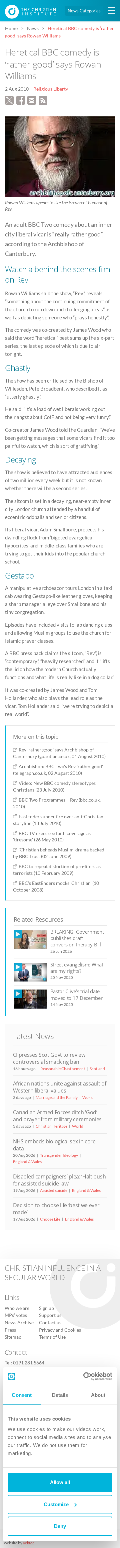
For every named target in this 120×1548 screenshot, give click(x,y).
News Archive (19, 1322)
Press (10, 1330)
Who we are (17, 1308)
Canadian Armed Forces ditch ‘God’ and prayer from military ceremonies (57, 1116)
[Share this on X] (9, 100)
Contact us (50, 1322)
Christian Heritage (51, 1126)
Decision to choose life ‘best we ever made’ (56, 1209)
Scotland (97, 1068)
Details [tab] (60, 1395)
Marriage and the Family (57, 1097)
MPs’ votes (16, 1315)
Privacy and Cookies (60, 1330)
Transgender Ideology (59, 1155)
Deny (60, 1526)
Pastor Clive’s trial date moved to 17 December (76, 994)
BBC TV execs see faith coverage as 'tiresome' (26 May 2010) (52, 836)
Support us (50, 1315)
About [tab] (98, 1395)
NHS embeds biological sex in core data (54, 1145)
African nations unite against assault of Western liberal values (59, 1087)
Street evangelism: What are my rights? (76, 967)
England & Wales (27, 1161)
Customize (56, 1504)
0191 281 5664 (28, 1362)
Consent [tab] (22, 1395)
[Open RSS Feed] (43, 100)
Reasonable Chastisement (62, 1068)
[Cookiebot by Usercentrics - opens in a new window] (84, 1376)
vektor (28, 1542)
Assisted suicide (53, 1190)
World (88, 1097)
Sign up (46, 1308)
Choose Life (50, 1219)
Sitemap (13, 1337)
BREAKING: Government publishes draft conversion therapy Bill (77, 938)
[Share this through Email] (31, 100)
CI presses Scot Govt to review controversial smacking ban (49, 1058)
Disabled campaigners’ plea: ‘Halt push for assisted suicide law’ (59, 1180)
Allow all (60, 1482)
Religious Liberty (50, 89)
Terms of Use (52, 1337)
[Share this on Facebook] (20, 100)
